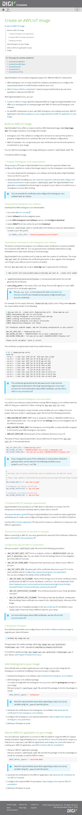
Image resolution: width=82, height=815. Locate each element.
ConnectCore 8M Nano (17, 64)
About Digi (22, 808)
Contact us (34, 805)
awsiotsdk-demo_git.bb (17, 514)
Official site (23, 805)
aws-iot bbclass (50, 607)
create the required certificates (48, 180)
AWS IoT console (21, 212)
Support (34, 808)
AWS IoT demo (50, 739)
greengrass (12, 165)
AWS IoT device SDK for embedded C (21, 89)
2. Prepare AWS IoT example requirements (21, 37)
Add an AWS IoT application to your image (19, 49)
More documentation (12, 809)
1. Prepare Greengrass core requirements (21, 34)
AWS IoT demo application (21, 522)
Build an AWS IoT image (15, 30)
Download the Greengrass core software (57, 676)
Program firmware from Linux (29, 655)
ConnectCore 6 (14, 69)
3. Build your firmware (15, 41)
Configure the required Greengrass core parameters (45, 572)
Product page (11, 805)
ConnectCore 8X (14, 67)
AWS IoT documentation (23, 538)
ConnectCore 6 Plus (16, 72)
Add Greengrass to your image (18, 44)
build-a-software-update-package (58, 629)
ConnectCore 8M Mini (17, 62)
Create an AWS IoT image (14, 26)
